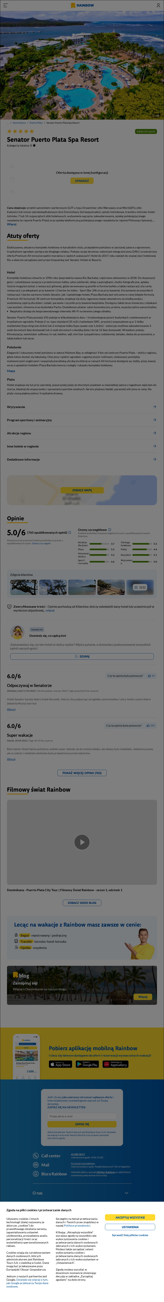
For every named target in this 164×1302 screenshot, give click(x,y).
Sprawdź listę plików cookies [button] (130, 1235)
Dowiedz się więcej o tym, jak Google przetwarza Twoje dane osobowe (27, 1283)
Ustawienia (137, 1227)
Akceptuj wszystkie (132, 1218)
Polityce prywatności (77, 1225)
